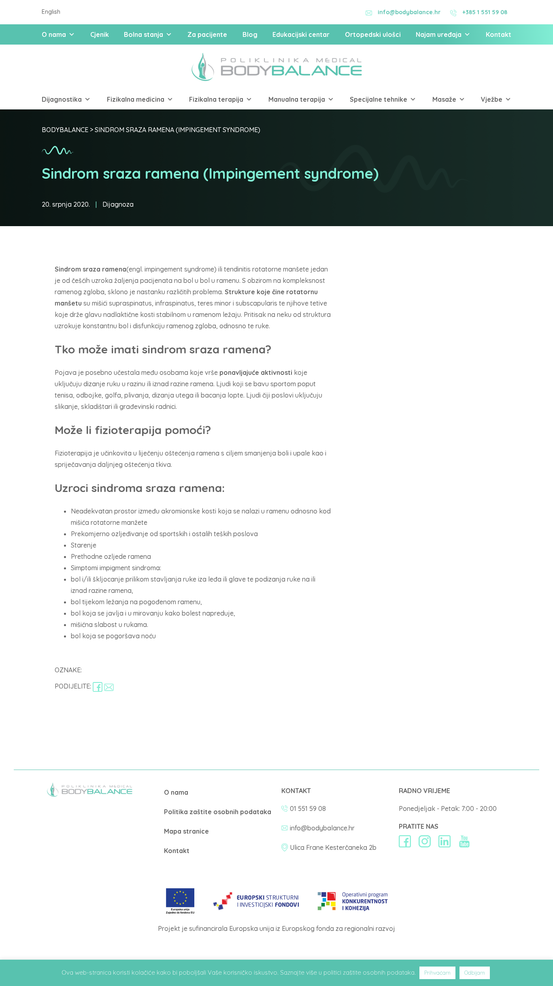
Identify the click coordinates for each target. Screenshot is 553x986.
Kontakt (498, 34)
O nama (54, 34)
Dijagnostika (62, 99)
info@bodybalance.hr (409, 12)
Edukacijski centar (301, 34)
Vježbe (491, 99)
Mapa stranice (186, 831)
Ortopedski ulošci (373, 34)
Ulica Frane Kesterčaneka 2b (333, 847)
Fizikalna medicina (135, 99)
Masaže (444, 99)
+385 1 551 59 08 (484, 12)
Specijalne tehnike (378, 99)
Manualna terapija (296, 99)
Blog (249, 34)
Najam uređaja (439, 34)
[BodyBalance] (90, 795)
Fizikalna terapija (216, 99)
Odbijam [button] (474, 972)
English (51, 11)
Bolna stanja (143, 34)
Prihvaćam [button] (437, 972)
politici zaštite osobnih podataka (369, 972)
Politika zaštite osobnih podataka (217, 812)
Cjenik (99, 34)
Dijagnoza (118, 204)
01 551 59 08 (308, 808)
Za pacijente (207, 34)
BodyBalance (65, 130)
